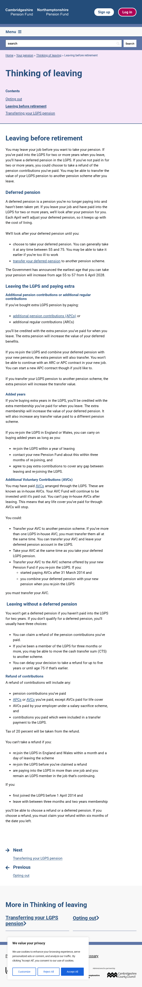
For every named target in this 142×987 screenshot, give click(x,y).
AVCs (40, 486)
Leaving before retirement (26, 106)
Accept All (72, 971)
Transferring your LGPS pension (30, 113)
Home (9, 55)
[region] (48, 958)
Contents (13, 91)
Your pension (24, 55)
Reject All (48, 971)
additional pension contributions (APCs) (44, 316)
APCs (17, 699)
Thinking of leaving (48, 55)
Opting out (14, 99)
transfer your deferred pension (36, 261)
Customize (24, 971)
